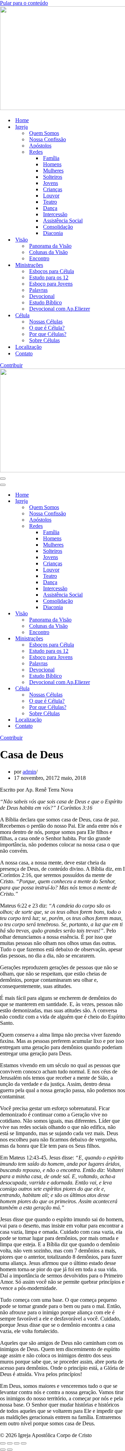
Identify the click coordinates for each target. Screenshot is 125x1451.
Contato (24, 353)
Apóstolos (40, 146)
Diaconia (53, 233)
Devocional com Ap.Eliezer (59, 309)
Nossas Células (45, 321)
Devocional (42, 296)
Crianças (52, 189)
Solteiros (52, 177)
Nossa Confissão (47, 139)
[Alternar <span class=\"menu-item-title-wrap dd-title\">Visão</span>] (121, 614)
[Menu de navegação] (3, 479)
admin (29, 772)
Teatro (50, 202)
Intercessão (55, 214)
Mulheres (53, 171)
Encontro (39, 258)
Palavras (38, 290)
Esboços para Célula (51, 271)
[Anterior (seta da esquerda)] (3, 1450)
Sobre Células (44, 340)
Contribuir (11, 365)
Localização (28, 347)
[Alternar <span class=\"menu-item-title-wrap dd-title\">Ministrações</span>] (121, 639)
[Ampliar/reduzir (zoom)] (3, 1443)
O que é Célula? (47, 328)
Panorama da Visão (50, 246)
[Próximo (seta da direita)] (9, 1450)
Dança (50, 208)
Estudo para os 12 (48, 277)
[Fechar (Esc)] (23, 1443)
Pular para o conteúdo (24, 3)
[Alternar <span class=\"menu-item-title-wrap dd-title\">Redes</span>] (121, 526)
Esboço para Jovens (51, 284)
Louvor (51, 196)
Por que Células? (47, 334)
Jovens (50, 183)
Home (22, 120)
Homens (52, 164)
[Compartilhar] (16, 1443)
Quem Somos (44, 133)
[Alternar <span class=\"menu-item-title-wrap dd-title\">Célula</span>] (121, 689)
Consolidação (58, 227)
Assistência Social (63, 220)
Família (51, 158)
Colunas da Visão (48, 252)
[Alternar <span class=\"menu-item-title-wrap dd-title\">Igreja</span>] (121, 501)
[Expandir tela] (9, 1443)
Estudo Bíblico (45, 302)
